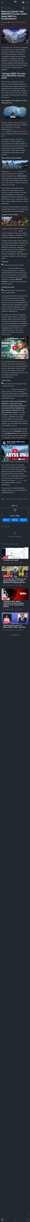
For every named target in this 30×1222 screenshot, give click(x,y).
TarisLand (5, 268)
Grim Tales (8, 8)
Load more (16, 635)
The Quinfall (19, 480)
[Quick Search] (27, 2)
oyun (26, 499)
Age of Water (13, 171)
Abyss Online (6, 389)
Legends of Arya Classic (10, 231)
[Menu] (2, 2)
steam (21, 499)
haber (4, 499)
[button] (15, 1220)
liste (9, 499)
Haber (5, 22)
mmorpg (15, 499)
